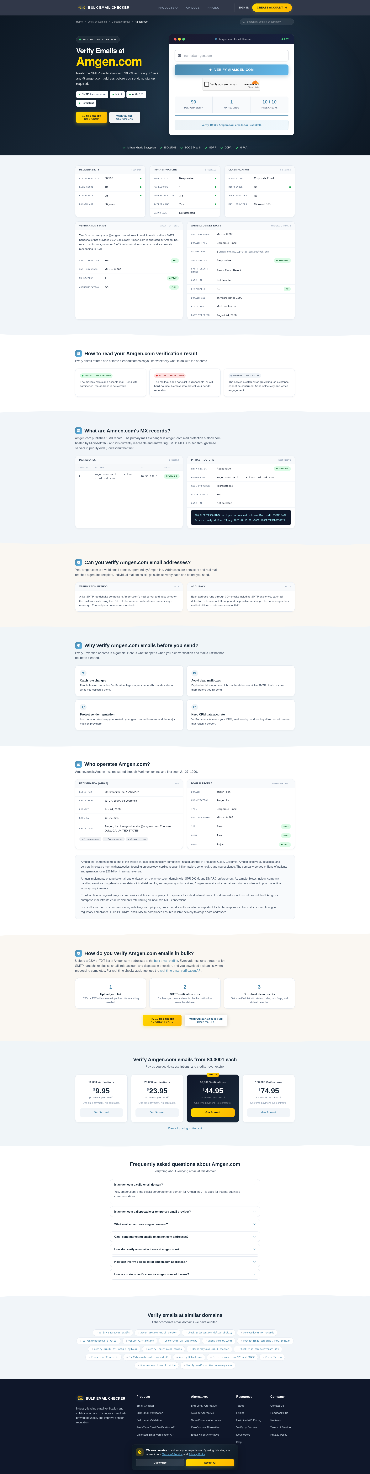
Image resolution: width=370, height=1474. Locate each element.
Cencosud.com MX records (258, 1332)
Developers (243, 1434)
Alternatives (200, 1396)
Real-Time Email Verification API (155, 1427)
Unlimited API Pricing (249, 1420)
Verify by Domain (97, 21)
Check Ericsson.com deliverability (210, 1332)
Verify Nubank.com (190, 1357)
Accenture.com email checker (158, 1332)
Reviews (275, 1420)
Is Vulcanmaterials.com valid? (148, 1357)
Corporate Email (121, 21)
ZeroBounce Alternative (205, 1427)
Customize (160, 1462)
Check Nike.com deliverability (259, 1349)
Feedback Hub (279, 1412)
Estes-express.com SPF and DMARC (234, 1357)
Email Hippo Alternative (205, 1434)
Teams (240, 1405)
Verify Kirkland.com (141, 1340)
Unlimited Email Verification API (155, 1434)
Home (79, 21)
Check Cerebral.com (220, 1340)
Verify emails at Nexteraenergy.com (209, 1365)
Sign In (244, 7)
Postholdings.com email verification (266, 1340)
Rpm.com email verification (158, 1365)
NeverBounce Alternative (206, 1420)
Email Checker (145, 1405)
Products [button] (166, 7)
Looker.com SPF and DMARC (181, 1340)
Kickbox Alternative (202, 1412)
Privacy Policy (278, 1434)
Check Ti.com (273, 1357)
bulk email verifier (166, 960)
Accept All (210, 1462)
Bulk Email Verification (149, 1412)
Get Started (101, 1112)
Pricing (213, 7)
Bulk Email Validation (149, 1420)
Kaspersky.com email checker (211, 1349)
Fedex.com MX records (104, 1357)
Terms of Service (280, 1427)
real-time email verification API (180, 970)
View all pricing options (184, 1128)
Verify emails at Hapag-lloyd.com (115, 1349)
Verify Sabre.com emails (114, 1332)
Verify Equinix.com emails (165, 1349)
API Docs (192, 7)
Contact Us (277, 1405)
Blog (239, 1441)
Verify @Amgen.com (234, 70)
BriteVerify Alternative (204, 1405)
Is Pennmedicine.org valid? (100, 1340)
